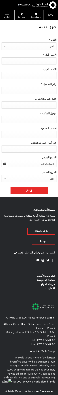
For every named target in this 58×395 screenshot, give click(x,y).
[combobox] (29, 46)
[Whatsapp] (6, 381)
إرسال (29, 190)
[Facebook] (53, 260)
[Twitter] (48, 260)
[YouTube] (38, 260)
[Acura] (24, 5)
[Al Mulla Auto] (44, 5)
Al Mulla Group (14, 391)
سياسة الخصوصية (46, 280)
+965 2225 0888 (46, 340)
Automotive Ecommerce (39, 391)
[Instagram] (43, 260)
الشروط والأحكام (46, 275)
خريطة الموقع (48, 284)
